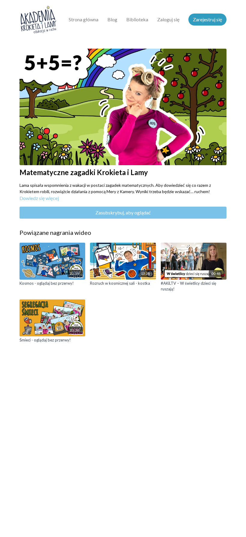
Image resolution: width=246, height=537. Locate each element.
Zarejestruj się (207, 19)
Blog (112, 19)
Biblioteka (137, 19)
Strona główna (83, 19)
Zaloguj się (168, 19)
